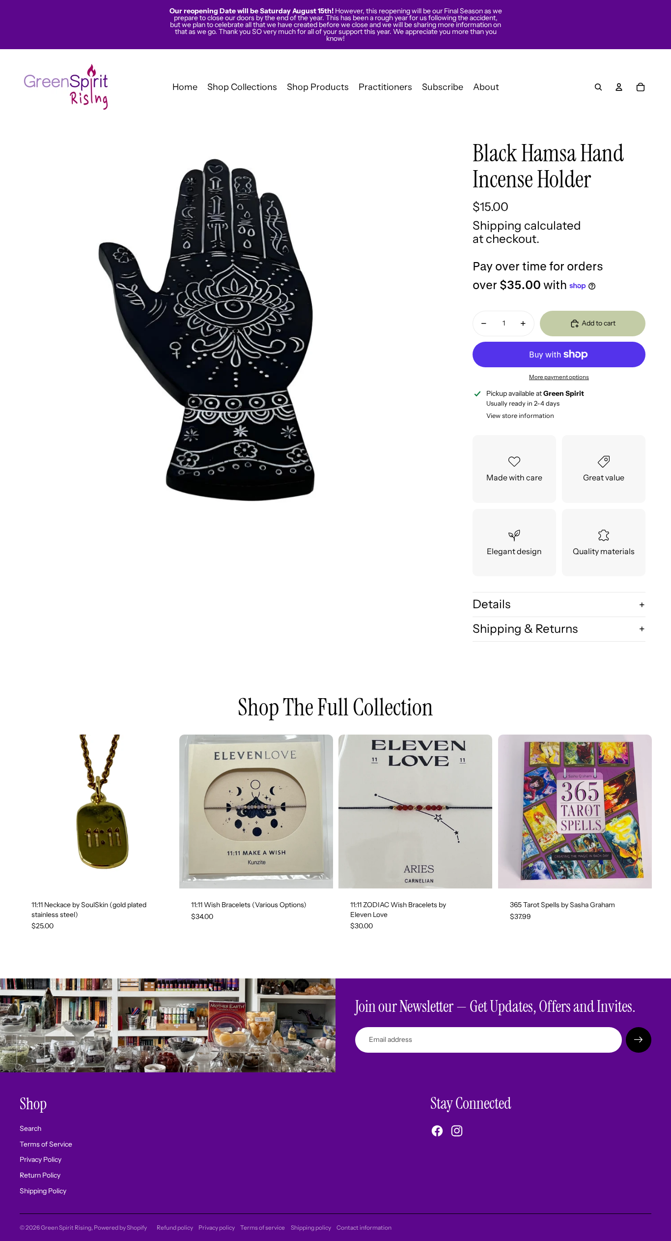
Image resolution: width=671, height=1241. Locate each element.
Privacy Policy (40, 1159)
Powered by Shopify (120, 1227)
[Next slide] (318, 811)
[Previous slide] (194, 811)
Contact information (363, 1227)
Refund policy (175, 1227)
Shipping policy (311, 1227)
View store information (520, 415)
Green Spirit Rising (66, 1227)
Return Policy (40, 1175)
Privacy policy (216, 1227)
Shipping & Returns (525, 628)
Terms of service (262, 1227)
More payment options (559, 377)
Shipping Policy (43, 1190)
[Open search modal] (598, 87)
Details (491, 604)
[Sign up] (638, 1040)
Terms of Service (46, 1144)
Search (30, 1128)
